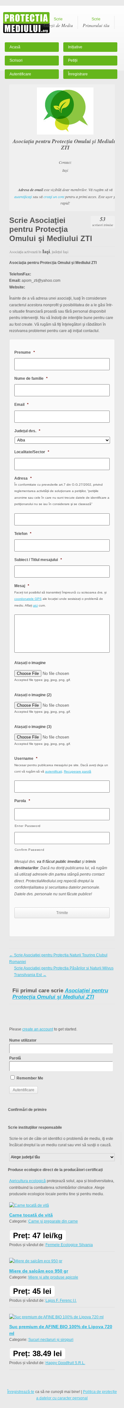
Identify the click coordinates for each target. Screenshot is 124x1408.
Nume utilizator (23, 1040)
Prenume (24, 352)
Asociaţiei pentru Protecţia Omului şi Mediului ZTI (60, 994)
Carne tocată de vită (31, 1214)
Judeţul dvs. (27, 431)
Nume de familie (31, 378)
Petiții (73, 60)
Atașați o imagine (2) (33, 695)
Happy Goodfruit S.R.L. (65, 1363)
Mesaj (21, 586)
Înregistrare (78, 74)
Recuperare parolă (77, 771)
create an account (37, 1029)
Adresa (23, 478)
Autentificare (20, 74)
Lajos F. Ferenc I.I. (61, 1300)
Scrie (58, 22)
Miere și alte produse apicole (53, 1277)
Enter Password (28, 826)
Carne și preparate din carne (53, 1221)
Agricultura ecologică (27, 1181)
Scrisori (16, 60)
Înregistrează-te (20, 1392)
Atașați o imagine (30, 663)
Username (26, 758)
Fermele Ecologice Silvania (69, 1245)
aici (35, 605)
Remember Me (29, 1078)
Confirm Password (30, 849)
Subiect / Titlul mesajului (38, 560)
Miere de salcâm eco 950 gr (38, 1270)
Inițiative (75, 47)
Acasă (15, 47)
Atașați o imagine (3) (33, 727)
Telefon (22, 533)
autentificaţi (23, 196)
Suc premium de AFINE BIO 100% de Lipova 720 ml (60, 1329)
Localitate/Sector (31, 452)
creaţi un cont (54, 196)
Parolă (15, 1058)
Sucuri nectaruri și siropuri (50, 1339)
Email (21, 404)
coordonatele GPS (28, 598)
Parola (22, 801)
